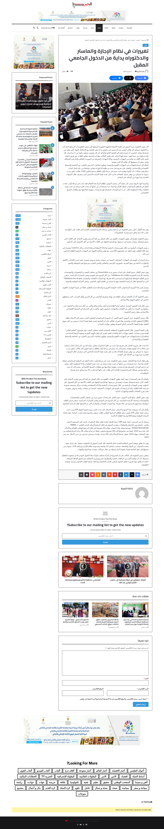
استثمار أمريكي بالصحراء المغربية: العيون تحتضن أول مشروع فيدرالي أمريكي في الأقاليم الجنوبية (26, 163)
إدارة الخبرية (140, 71)
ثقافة (106, 27)
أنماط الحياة (47, 354)
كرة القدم (47, 273)
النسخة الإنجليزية (47, 27)
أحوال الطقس (46, 254)
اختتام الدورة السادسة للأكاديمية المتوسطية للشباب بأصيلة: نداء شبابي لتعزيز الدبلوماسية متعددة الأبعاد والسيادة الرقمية (26, 133)
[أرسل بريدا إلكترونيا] (136, 71)
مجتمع (70, 27)
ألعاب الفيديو (46, 235)
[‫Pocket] (92, 474)
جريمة (85, 27)
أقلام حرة (61, 27)
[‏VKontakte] (103, 474)
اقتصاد (49, 350)
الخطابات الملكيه (45, 246)
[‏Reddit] (109, 474)
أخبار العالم (47, 296)
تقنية (49, 346)
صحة (92, 27)
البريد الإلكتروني (143, 689)
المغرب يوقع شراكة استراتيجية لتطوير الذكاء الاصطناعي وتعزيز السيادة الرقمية (27, 177)
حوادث (48, 327)
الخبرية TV (47, 335)
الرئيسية (129, 27)
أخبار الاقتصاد (46, 342)
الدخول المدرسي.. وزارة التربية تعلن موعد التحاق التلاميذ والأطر (75, 620)
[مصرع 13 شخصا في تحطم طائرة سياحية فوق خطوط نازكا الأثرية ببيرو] (45, 190)
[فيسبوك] (137, 474)
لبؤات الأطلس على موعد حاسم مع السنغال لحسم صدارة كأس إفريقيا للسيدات (27, 149)
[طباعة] (81, 474)
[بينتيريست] (115, 474)
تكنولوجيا (48, 339)
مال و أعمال (47, 316)
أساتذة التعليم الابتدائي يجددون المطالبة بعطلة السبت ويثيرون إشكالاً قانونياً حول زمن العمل (136, 622)
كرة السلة (47, 292)
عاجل (49, 358)
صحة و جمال (46, 227)
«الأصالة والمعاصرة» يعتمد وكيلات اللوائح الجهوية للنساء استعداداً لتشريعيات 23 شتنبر (36, 104)
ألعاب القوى (47, 285)
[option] (33, 96)
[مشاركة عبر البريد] (86, 474)
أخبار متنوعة (47, 219)
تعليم (99, 27)
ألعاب (49, 300)
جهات (78, 27)
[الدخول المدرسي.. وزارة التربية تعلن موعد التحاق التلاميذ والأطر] (75, 609)
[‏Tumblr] (120, 474)
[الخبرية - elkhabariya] (82, 5)
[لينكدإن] (126, 474)
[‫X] (132, 474)
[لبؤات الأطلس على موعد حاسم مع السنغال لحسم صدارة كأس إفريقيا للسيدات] (45, 148)
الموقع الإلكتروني (98, 689)
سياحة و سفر (46, 231)
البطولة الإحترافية (45, 289)
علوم (49, 312)
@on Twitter (146, 802)
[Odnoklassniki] (98, 474)
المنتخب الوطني (45, 277)
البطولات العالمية (45, 281)
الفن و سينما (46, 223)
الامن (49, 262)
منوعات (48, 304)
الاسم (146, 678)
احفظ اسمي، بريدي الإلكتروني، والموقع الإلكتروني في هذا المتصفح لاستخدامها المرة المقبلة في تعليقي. (113, 699)
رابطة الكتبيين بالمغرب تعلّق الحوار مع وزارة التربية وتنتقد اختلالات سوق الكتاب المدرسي (106, 622)
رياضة (113, 27)
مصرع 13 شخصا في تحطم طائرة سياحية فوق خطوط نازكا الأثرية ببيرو (27, 190)
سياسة (121, 27)
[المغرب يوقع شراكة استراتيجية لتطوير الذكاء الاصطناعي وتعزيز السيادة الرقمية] (45, 176)
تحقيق (49, 319)
